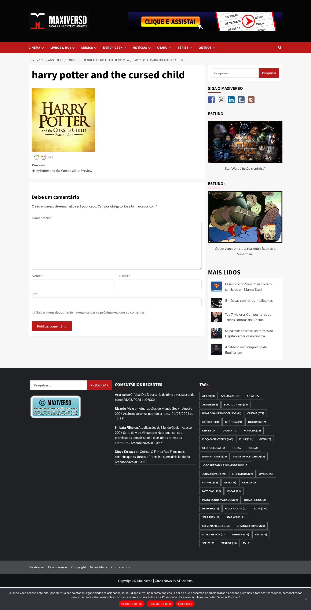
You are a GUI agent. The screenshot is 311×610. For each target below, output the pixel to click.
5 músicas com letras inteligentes (249, 300)
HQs (253, 447)
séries (208, 543)
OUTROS (205, 47)
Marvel (210, 482)
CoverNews (163, 581)
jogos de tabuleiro (249, 456)
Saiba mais (185, 603)
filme (246, 439)
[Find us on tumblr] (241, 99)
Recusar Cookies (160, 603)
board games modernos (221, 413)
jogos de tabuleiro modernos (225, 465)
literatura (242, 473)
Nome (37, 276)
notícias (211, 491)
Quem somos (57, 567)
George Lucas (214, 447)
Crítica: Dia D (139, 394)
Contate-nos (120, 567)
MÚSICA (87, 47)
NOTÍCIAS (140, 47)
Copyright (78, 567)
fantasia (252, 430)
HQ (237, 447)
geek (265, 439)
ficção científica (217, 439)
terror (229, 543)
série (261, 534)
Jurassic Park (214, 473)
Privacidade (98, 567)
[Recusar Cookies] (306, 599)
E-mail (124, 276)
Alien (208, 395)
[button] (279, 48)
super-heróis (214, 534)
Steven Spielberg (216, 525)
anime (253, 395)
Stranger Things (251, 525)
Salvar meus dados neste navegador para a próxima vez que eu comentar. (90, 312)
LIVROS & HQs (60, 47)
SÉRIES (183, 47)
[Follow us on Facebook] (211, 99)
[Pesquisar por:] (235, 73)
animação (231, 395)
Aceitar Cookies (132, 603)
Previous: (62, 168)
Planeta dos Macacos (220, 499)
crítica (210, 421)
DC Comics (257, 421)
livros (266, 473)
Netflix (249, 482)
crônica (233, 421)
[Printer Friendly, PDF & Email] (43, 157)
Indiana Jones (214, 456)
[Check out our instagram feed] (251, 99)
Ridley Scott (236, 508)
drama (230, 430)
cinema (255, 413)
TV (247, 543)
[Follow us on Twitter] (221, 99)
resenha (210, 508)
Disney (209, 430)
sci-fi (260, 508)
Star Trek (211, 517)
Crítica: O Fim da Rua (154, 451)
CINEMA (34, 47)
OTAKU (162, 47)
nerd (230, 482)
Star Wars (235, 517)
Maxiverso (36, 567)
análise (210, 404)
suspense (240, 534)
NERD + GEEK (112, 47)
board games (236, 404)
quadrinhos (255, 499)
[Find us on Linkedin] (231, 99)
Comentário (42, 218)
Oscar (234, 491)
